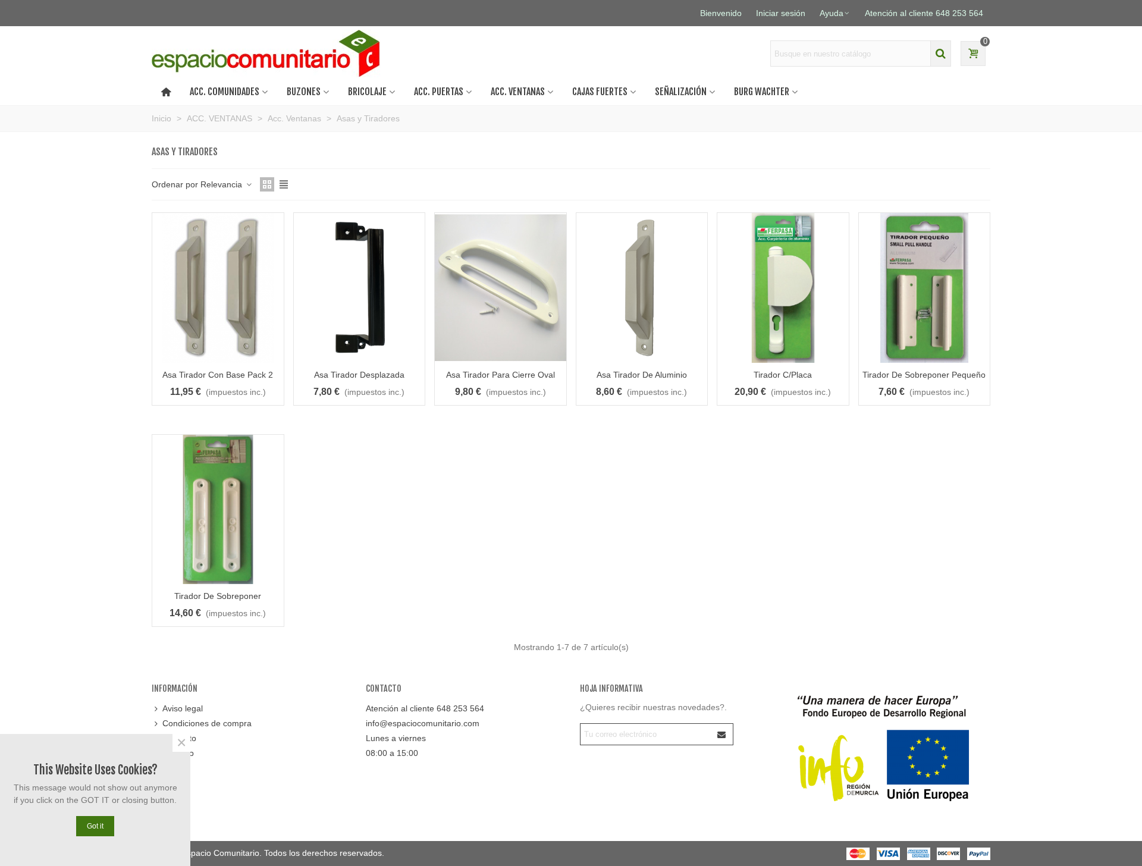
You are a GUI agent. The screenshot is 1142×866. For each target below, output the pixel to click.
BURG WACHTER (761, 92)
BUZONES (304, 92)
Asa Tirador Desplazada (359, 374)
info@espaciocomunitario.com (422, 723)
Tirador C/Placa (783, 374)
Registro (178, 753)
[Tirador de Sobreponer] (218, 510)
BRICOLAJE (367, 92)
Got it (95, 826)
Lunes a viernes (396, 738)
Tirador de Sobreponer (217, 596)
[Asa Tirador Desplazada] (359, 288)
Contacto (179, 738)
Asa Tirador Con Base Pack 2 (217, 374)
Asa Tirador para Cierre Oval (500, 374)
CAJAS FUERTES (600, 92)
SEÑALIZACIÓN (681, 92)
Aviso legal (182, 708)
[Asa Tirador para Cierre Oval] (500, 288)
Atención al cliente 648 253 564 (425, 708)
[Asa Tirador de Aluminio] (642, 288)
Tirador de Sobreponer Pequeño (924, 374)
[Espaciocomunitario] (269, 53)
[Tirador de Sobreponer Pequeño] (924, 288)
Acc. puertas (438, 92)
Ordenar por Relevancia (198, 184)
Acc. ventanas (518, 92)
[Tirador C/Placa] (783, 288)
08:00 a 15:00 (392, 753)
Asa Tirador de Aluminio (642, 374)
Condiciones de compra (207, 723)
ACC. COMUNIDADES (224, 92)
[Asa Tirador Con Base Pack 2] (218, 288)
